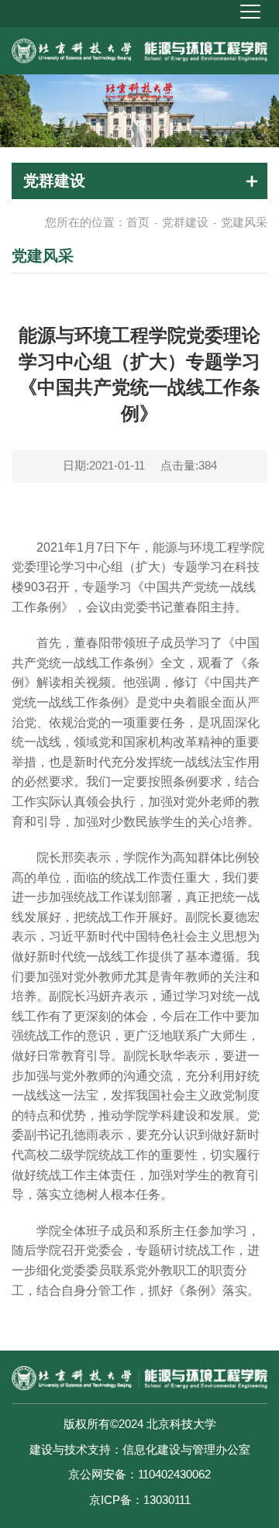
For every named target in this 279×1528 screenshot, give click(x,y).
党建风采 (244, 222)
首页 (138, 222)
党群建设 (185, 222)
